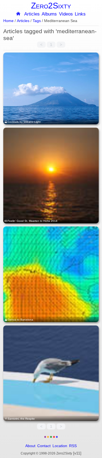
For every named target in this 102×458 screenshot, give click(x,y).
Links (80, 14)
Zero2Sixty (51, 5)
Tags (37, 21)
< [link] (41, 44)
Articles (32, 14)
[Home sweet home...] (18, 14)
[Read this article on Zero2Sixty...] (51, 88)
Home (8, 21)
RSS (73, 446)
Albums (49, 14)
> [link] (61, 44)
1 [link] (51, 44)
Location (59, 446)
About (30, 446)
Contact (44, 446)
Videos (66, 14)
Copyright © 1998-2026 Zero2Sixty (46, 453)
